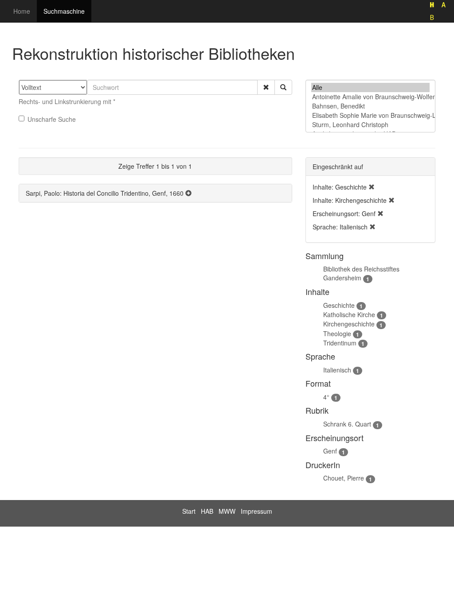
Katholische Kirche (349, 314)
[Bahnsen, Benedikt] (370, 106)
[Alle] (370, 87)
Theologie (337, 333)
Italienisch (337, 369)
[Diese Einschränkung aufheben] (371, 186)
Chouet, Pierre (343, 477)
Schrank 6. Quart (347, 423)
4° (326, 396)
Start (189, 511)
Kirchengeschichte (349, 323)
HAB (207, 511)
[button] (266, 87)
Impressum (256, 511)
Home (21, 11)
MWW (227, 511)
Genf (330, 450)
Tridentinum (339, 342)
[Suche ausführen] (283, 87)
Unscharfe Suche (51, 119)
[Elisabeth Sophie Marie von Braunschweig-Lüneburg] (370, 115)
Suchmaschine (64, 11)
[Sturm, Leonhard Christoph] (370, 124)
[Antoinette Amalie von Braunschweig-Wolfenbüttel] (370, 96)
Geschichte (339, 305)
